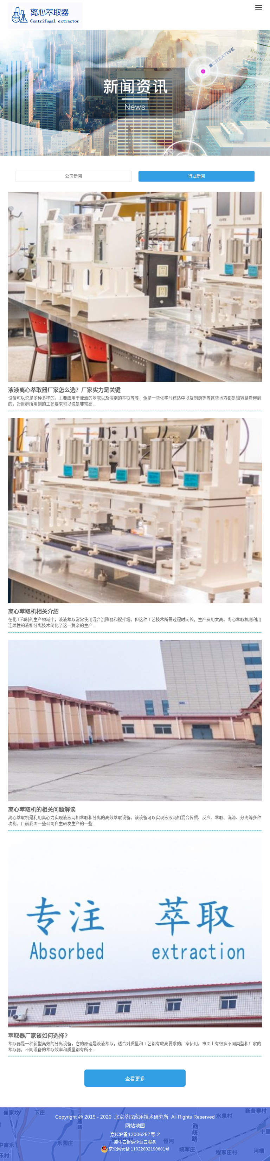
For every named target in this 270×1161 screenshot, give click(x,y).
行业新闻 (196, 176)
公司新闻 (73, 176)
